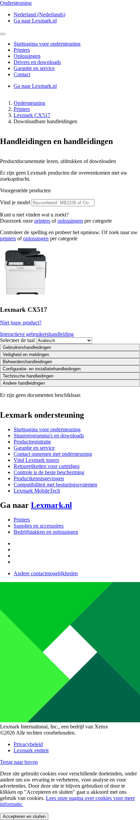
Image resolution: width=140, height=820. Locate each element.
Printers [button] (22, 50)
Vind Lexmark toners (36, 460)
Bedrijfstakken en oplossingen (46, 532)
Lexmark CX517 (32, 115)
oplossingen (70, 221)
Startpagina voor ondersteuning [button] (47, 44)
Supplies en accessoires (39, 526)
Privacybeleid (28, 744)
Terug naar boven (19, 762)
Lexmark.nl (51, 505)
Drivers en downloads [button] (37, 62)
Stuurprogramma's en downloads (49, 435)
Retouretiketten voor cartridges (47, 466)
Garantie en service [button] (34, 68)
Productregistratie (32, 442)
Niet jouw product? (20, 322)
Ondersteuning (29, 103)
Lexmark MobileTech (37, 491)
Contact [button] (22, 74)
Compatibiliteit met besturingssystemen (55, 484)
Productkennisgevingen (39, 478)
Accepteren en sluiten (24, 816)
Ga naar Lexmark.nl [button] (35, 20)
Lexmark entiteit (31, 750)
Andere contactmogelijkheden (46, 573)
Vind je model (15, 202)
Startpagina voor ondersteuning (47, 429)
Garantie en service (34, 448)
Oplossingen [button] (27, 56)
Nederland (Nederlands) (39, 14)
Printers (22, 109)
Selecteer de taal (17, 340)
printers (42, 221)
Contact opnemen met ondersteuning (53, 454)
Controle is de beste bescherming (49, 472)
